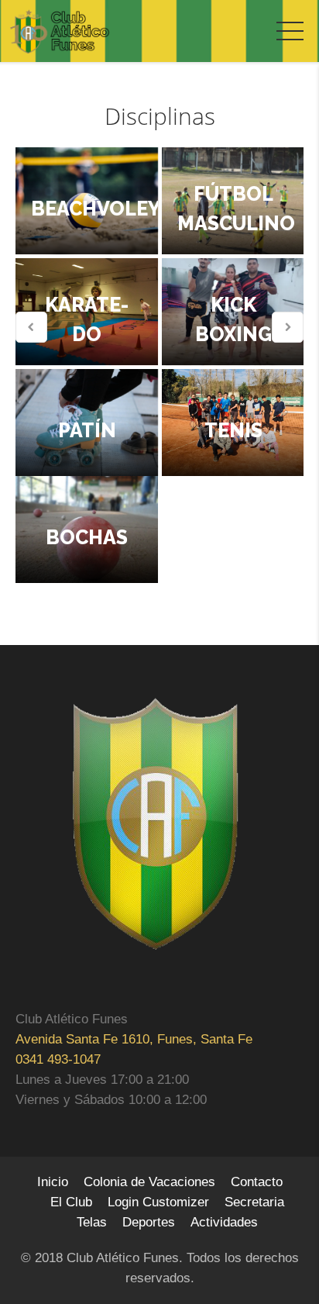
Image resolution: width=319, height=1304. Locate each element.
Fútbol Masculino (236, 208)
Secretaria (254, 1202)
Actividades (224, 1222)
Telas (92, 1222)
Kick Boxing (232, 319)
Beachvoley (94, 208)
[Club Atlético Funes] (60, 32)
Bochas (87, 537)
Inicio (52, 1182)
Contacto (257, 1182)
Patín (86, 430)
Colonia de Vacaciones (149, 1182)
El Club (71, 1202)
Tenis (233, 430)
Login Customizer (158, 1202)
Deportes (148, 1222)
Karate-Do (87, 319)
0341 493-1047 (58, 1059)
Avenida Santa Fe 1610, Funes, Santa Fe (133, 1039)
